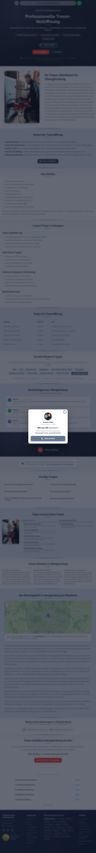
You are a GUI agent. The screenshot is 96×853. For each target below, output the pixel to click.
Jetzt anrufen (49, 438)
